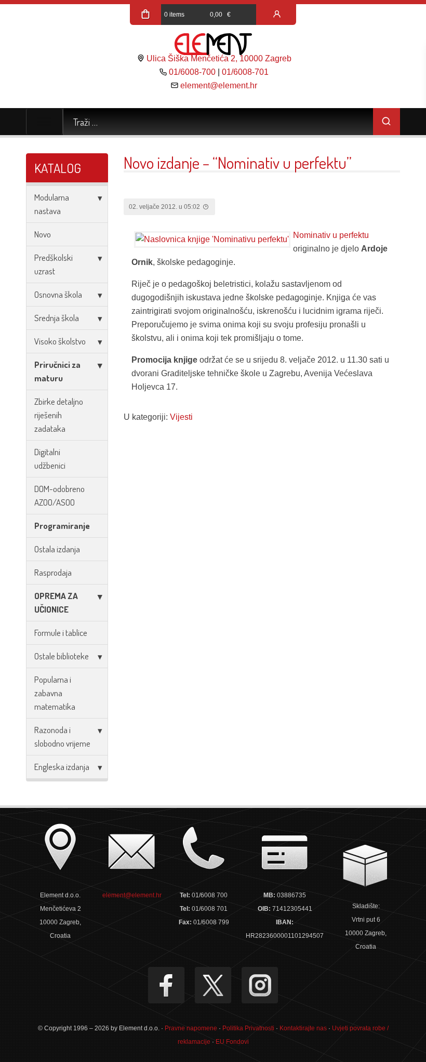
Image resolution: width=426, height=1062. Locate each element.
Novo (42, 234)
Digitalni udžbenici (49, 458)
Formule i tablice (60, 632)
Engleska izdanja (61, 766)
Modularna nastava (51, 204)
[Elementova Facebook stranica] (166, 985)
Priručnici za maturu (57, 371)
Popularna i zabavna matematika (54, 693)
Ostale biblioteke (61, 656)
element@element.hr (218, 85)
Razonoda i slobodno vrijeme (62, 736)
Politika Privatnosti (248, 1028)
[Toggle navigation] (44, 122)
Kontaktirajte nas (303, 1028)
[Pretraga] (386, 121)
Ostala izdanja (57, 548)
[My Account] (277, 14)
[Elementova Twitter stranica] (213, 985)
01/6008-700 (192, 72)
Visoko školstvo (60, 341)
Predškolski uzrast (53, 264)
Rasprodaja (53, 572)
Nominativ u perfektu (331, 235)
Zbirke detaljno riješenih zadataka (58, 415)
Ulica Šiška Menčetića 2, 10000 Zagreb (219, 58)
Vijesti (181, 417)
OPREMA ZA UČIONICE (56, 602)
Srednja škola (56, 317)
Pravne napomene (191, 1028)
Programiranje (62, 525)
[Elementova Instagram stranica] (260, 985)
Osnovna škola (58, 294)
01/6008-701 (245, 72)
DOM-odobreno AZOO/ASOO (59, 495)
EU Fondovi (232, 1041)
